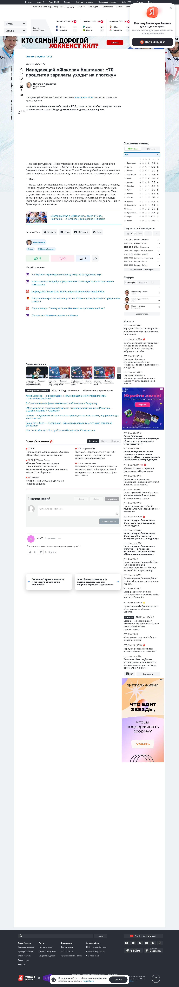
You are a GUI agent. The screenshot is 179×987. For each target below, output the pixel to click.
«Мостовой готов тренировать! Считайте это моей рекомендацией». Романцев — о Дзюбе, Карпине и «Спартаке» (69, 409)
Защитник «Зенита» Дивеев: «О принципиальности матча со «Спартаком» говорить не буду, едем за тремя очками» (140, 663)
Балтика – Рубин (140, 265)
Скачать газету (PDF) (47, 951)
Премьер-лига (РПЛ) (52, 6)
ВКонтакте (83, 232)
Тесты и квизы (67, 947)
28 (141, 339)
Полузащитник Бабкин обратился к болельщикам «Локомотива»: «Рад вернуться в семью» (141, 495)
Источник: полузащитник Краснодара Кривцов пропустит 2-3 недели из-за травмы (142, 482)
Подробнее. (130, 981)
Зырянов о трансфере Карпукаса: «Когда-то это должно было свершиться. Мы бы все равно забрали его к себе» (141, 347)
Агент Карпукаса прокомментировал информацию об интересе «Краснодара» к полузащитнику (142, 439)
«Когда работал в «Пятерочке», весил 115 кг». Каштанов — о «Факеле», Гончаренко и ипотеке (78, 217)
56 (29, 449)
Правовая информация (95, 951)
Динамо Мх (131, 175)
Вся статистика (142, 314)
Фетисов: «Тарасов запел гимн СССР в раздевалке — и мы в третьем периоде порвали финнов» (95, 454)
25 (29, 460)
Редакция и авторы (26, 947)
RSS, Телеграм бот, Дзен (96, 947)
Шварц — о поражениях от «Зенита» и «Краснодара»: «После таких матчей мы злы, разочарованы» (141, 625)
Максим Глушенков (139, 292)
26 (141, 645)
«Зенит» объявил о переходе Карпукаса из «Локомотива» (139, 470)
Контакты (22, 964)
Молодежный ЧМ (87, 449)
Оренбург (131, 186)
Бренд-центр (23, 960)
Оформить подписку (47, 956)
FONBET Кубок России (40, 460)
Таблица (81, 6)
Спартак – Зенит (140, 261)
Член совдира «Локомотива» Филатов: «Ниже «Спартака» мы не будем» (48, 453)
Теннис (67, 2)
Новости (70, 6)
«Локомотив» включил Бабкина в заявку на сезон (140, 638)
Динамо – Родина (141, 254)
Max (99, 232)
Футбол (28, 2)
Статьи (119, 6)
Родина (130, 201)
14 (78, 449)
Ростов (130, 194)
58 (141, 517)
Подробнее (88, 981)
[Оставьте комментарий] (78, 508)
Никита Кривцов (138, 306)
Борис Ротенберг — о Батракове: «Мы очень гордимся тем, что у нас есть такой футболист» (69, 424)
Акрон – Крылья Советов (143, 251)
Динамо (130, 198)
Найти (100, 936)
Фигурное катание (85, 2)
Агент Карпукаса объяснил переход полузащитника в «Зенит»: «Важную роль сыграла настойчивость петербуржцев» (142, 455)
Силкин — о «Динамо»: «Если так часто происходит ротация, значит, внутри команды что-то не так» (72, 417)
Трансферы (35, 477)
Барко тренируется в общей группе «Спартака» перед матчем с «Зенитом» (141, 508)
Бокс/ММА (54, 2)
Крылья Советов (132, 213)
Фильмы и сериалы (108, 2)
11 (78, 463)
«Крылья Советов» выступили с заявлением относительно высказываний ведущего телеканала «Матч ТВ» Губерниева (47, 468)
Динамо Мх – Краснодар (143, 258)
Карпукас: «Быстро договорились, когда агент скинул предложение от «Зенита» (141, 331)
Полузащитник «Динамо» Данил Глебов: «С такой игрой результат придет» (141, 581)
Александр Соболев (139, 299)
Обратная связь (92, 956)
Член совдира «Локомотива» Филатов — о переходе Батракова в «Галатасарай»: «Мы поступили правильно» (140, 550)
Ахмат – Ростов (140, 243)
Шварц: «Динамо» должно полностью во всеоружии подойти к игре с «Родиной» (141, 594)
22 (29, 478)
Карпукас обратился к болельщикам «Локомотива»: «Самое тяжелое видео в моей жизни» (140, 379)
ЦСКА (129, 178)
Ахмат (129, 209)
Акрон (129, 217)
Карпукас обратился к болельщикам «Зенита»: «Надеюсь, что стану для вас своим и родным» (141, 363)
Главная (30, 56)
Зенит (129, 167)
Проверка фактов (25, 951)
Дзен (67, 232)
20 (141, 603)
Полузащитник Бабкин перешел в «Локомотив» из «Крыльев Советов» (141, 609)
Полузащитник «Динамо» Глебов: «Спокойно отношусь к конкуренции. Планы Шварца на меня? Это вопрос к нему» (141, 566)
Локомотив (131, 205)
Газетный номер (45, 947)
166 (141, 465)
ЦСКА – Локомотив (141, 247)
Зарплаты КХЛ (67, 951)
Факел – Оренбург (141, 240)
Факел (129, 220)
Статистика (108, 6)
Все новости (148, 674)
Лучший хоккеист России (71, 956)
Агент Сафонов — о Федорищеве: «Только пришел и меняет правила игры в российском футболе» (66, 397)
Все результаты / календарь (142, 270)
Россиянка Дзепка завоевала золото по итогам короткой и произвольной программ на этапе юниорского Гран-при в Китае (96, 471)
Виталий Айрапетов (44, 84)
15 (141, 372)
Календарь (94, 6)
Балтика (130, 182)
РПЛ (50, 56)
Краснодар (131, 163)
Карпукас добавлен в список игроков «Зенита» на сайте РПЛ (140, 650)
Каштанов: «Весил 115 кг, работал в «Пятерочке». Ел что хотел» (60, 430)
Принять (118, 979)
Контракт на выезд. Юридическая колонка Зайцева (45, 482)
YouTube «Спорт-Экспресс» (145, 936)
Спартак (130, 171)
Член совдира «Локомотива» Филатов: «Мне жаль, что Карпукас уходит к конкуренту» (141, 536)
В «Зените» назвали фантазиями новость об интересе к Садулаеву (61, 403)
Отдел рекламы (24, 956)
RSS (131, 674)
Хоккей (40, 2)
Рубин (129, 190)
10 (141, 356)
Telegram (51, 232)
